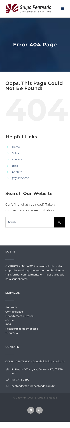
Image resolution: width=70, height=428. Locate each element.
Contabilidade (14, 311)
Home (16, 147)
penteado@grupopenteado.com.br (33, 386)
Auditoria (11, 307)
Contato (17, 172)
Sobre (15, 153)
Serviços (17, 159)
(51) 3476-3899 (20, 379)
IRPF (8, 324)
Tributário (11, 333)
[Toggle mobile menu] (63, 8)
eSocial (9, 320)
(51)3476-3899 (20, 178)
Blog (15, 165)
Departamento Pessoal (19, 316)
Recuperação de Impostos (21, 328)
